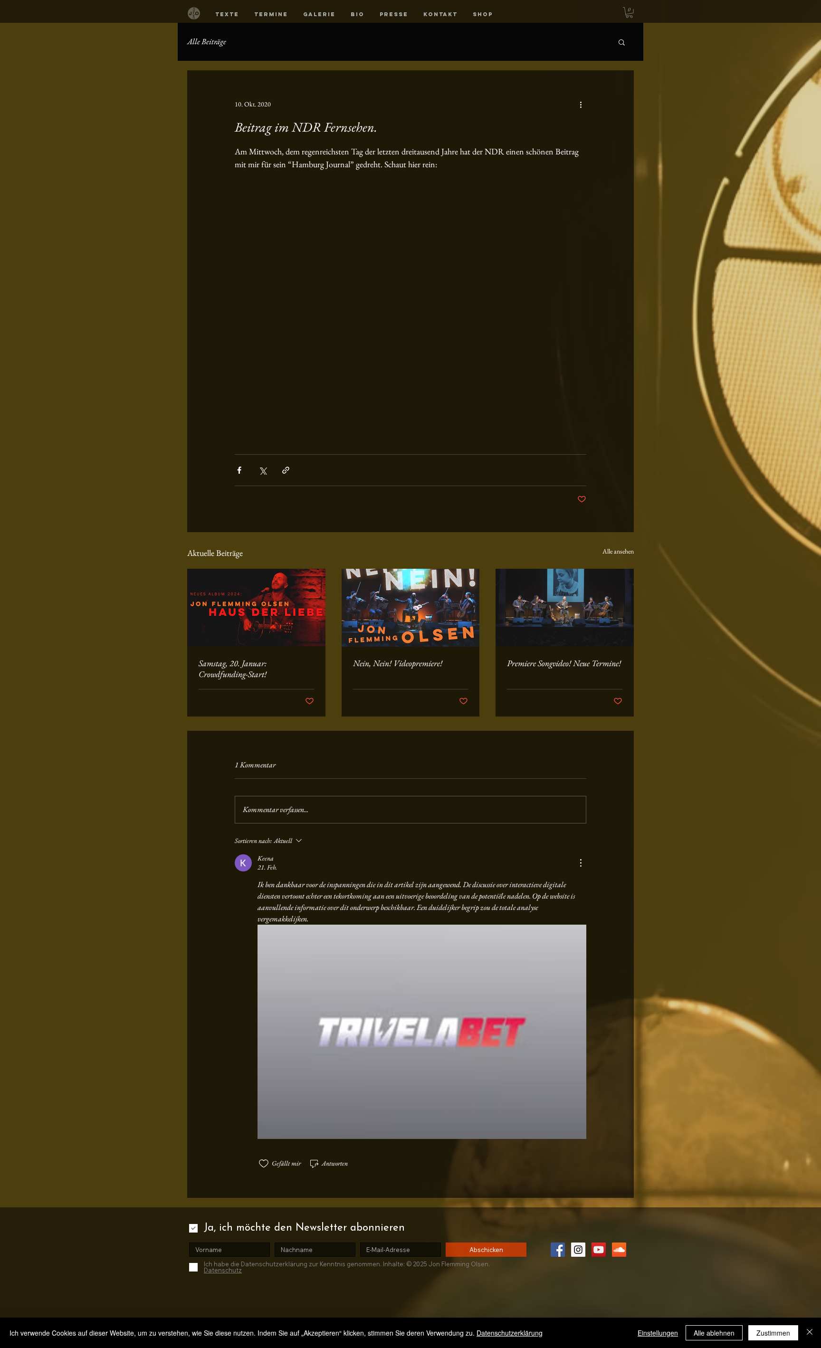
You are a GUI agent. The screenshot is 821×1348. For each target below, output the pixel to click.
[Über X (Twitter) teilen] (262, 470)
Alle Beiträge (206, 41)
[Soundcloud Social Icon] (619, 1250)
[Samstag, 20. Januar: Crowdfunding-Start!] (256, 607)
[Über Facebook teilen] (239, 470)
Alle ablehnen (714, 1333)
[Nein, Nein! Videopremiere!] (411, 608)
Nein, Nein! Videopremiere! (397, 663)
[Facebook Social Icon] (558, 1250)
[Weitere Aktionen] (580, 104)
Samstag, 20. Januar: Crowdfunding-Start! (233, 668)
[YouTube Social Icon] (599, 1250)
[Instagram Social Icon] (578, 1250)
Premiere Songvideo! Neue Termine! (564, 663)
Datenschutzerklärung (510, 1333)
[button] (227, 14)
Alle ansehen (618, 551)
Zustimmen (773, 1333)
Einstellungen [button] (658, 1333)
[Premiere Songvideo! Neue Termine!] (565, 607)
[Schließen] (809, 1332)
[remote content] (410, 301)
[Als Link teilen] (285, 470)
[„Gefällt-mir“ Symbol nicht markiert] (264, 1163)
